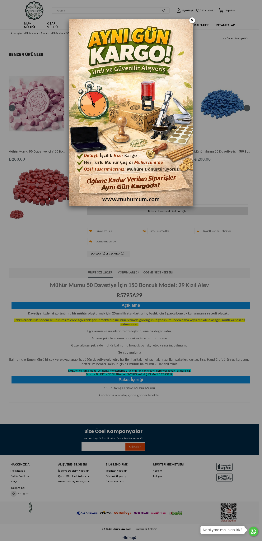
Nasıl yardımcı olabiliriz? (222, 530)
